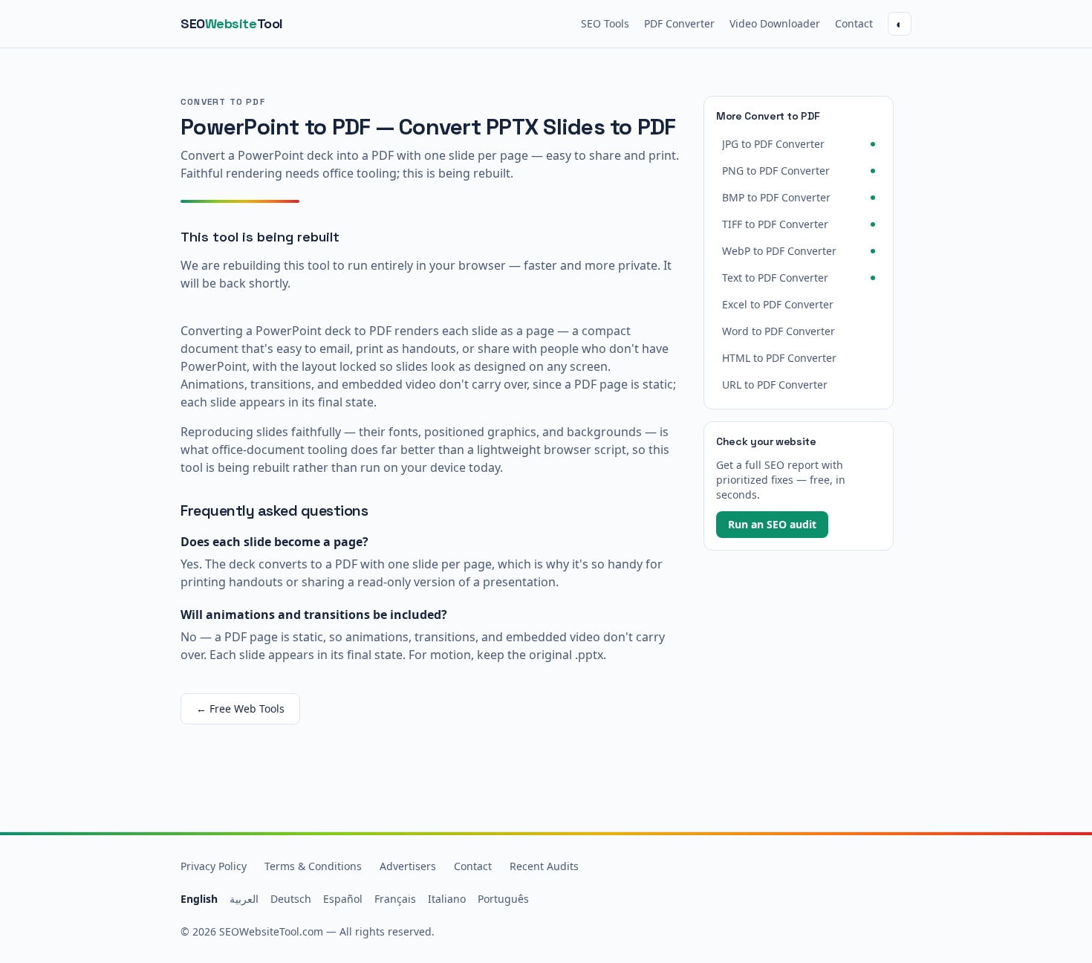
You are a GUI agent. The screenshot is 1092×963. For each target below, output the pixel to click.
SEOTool (232, 23)
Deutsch (290, 899)
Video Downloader (774, 23)
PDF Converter (679, 23)
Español (343, 899)
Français (395, 899)
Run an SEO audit (772, 524)
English (199, 899)
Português (503, 899)
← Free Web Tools (240, 708)
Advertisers (408, 866)
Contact (854, 23)
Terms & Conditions (313, 866)
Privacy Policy (214, 866)
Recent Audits (544, 866)
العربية (244, 899)
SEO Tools (605, 23)
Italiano (447, 899)
